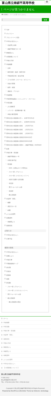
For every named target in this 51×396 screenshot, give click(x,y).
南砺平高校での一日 (14, 49)
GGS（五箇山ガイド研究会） (18, 168)
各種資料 (9, 218)
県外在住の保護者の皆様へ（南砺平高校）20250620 (23, 145)
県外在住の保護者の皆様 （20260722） (20, 133)
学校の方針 (10, 60)
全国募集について (12, 57)
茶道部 (11, 191)
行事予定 (9, 239)
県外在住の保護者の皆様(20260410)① (19, 137)
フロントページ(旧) (12, 37)
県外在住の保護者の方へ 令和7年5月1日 (20, 118)
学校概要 (9, 64)
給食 (7, 149)
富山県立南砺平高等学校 (18, 2)
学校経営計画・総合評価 (16, 76)
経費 (9, 210)
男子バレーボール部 (15, 187)
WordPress (14, 391)
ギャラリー (10, 34)
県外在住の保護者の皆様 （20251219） (20, 130)
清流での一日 (12, 206)
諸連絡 (8, 275)
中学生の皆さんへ (12, 41)
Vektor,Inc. (37, 391)
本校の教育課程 (13, 114)
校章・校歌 (11, 87)
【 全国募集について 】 (11, 368)
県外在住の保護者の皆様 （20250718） (20, 126)
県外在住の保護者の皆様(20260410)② (19, 141)
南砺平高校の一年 (13, 156)
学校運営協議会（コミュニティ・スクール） (21, 99)
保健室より (11, 222)
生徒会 (8, 271)
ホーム (5, 318)
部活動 (10, 164)
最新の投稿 (9, 248)
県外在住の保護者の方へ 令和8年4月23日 (20, 122)
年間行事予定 (12, 160)
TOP (7, 30)
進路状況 (9, 225)
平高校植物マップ (12, 263)
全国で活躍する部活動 (16, 179)
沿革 (9, 68)
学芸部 (11, 183)
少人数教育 (11, 106)
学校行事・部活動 (12, 153)
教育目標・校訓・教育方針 (16, 72)
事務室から (10, 53)
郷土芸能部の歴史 (15, 302)
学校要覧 (9, 95)
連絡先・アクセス (13, 91)
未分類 (8, 267)
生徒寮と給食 (12, 45)
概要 (9, 202)
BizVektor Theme (25, 391)
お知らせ (8, 231)
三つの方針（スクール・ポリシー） (19, 80)
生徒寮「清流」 (11, 199)
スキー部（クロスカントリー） (19, 176)
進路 (7, 279)
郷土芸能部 (12, 195)
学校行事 (9, 260)
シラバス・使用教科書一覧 (16, 110)
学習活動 (9, 103)
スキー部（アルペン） (16, 172)
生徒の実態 (11, 83)
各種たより (10, 256)
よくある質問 (10, 214)
